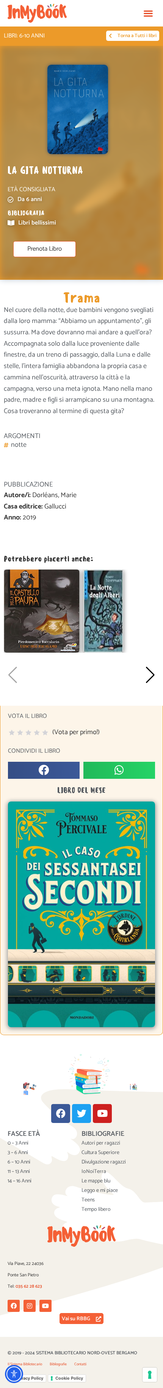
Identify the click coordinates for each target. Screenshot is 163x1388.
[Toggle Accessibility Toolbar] (14, 1374)
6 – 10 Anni (19, 1162)
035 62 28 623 (29, 1286)
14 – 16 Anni (19, 1181)
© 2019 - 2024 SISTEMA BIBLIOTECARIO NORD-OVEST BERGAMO (72, 1353)
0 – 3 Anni (18, 1143)
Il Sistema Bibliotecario (25, 1364)
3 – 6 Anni (18, 1153)
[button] (148, 13)
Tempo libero (96, 1210)
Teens (88, 1200)
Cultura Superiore (100, 1153)
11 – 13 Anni (19, 1172)
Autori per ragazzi (101, 1143)
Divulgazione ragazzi (104, 1162)
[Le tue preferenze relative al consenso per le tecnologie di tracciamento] (150, 1375)
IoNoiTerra (94, 1172)
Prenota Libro (44, 249)
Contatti (80, 1364)
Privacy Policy (29, 1378)
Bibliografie (58, 1364)
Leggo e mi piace (100, 1191)
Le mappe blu (96, 1181)
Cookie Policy (69, 1378)
